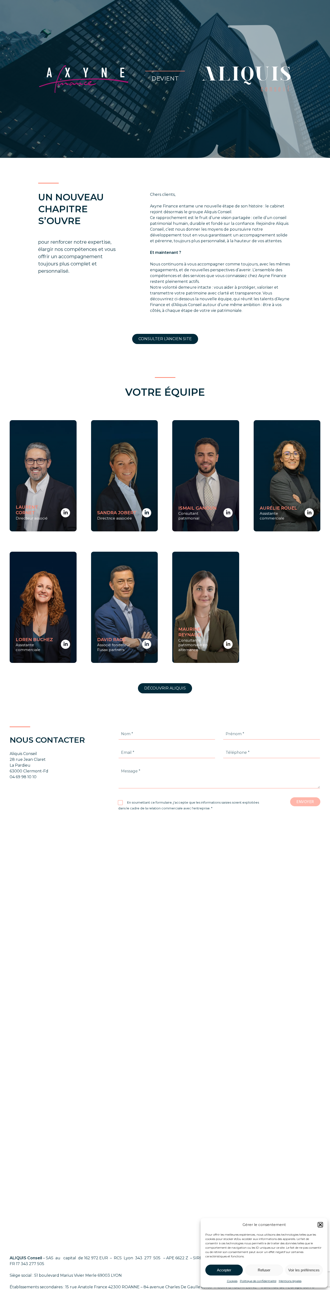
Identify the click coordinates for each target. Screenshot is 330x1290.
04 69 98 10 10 (23, 777)
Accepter (224, 1270)
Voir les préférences (304, 1270)
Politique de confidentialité (258, 1281)
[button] (320, 1224)
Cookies (232, 1281)
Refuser (264, 1270)
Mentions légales (290, 1281)
